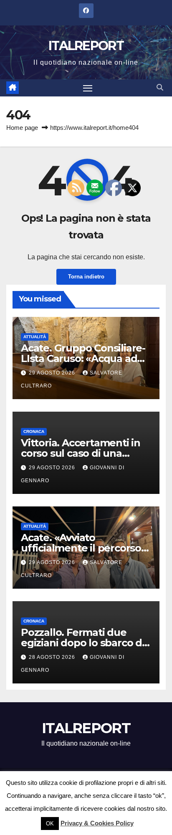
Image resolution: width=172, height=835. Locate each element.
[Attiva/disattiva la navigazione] (87, 88)
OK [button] (50, 823)
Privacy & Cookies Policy (97, 823)
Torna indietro (86, 276)
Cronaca (33, 431)
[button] (160, 87)
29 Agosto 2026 (53, 373)
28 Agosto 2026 (53, 657)
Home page (22, 127)
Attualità (34, 336)
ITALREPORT (86, 45)
